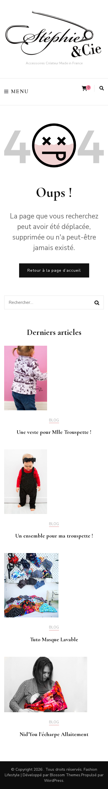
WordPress (53, 780)
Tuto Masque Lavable (54, 639)
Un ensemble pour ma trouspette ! (54, 536)
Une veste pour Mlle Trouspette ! (54, 432)
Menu (20, 91)
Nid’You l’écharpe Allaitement (54, 734)
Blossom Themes (65, 775)
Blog (54, 420)
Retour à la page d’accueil (54, 270)
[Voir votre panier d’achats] (84, 88)
